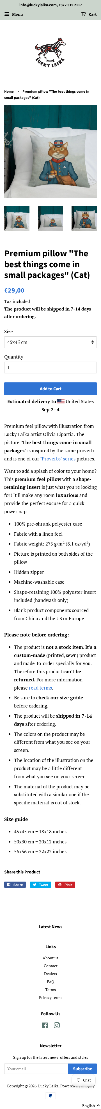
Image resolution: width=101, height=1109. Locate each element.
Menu (17, 14)
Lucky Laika (48, 1086)
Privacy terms (50, 997)
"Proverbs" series (57, 458)
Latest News (50, 927)
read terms (40, 687)
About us (50, 957)
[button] (91, 1105)
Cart (92, 14)
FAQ (50, 981)
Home (9, 91)
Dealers (50, 973)
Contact (51, 965)
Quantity (13, 356)
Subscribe (82, 1069)
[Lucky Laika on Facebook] (45, 1026)
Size (8, 331)
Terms (50, 989)
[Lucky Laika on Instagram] (57, 1026)
